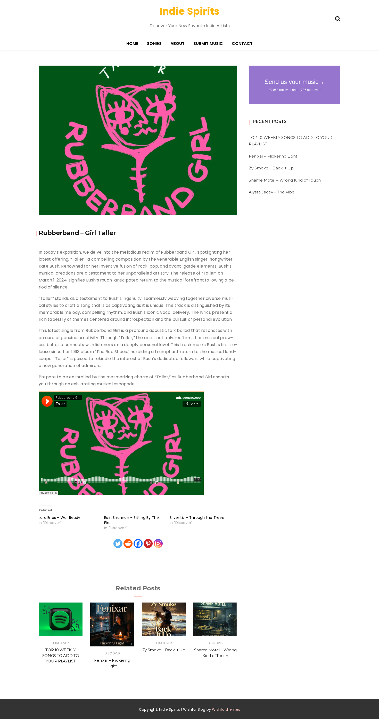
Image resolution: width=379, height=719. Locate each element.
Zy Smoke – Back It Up (163, 649)
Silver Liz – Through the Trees (197, 517)
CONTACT (242, 43)
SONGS (154, 43)
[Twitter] (117, 543)
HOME (132, 43)
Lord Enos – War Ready (59, 517)
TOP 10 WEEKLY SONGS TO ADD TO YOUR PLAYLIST (60, 655)
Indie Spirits (190, 11)
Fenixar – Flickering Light (273, 156)
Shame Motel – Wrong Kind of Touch (285, 180)
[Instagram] (158, 543)
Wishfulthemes (226, 709)
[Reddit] (128, 543)
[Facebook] (138, 543)
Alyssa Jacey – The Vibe (271, 192)
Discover (61, 643)
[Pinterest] (148, 543)
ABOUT (177, 43)
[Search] (337, 18)
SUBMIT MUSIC (208, 43)
